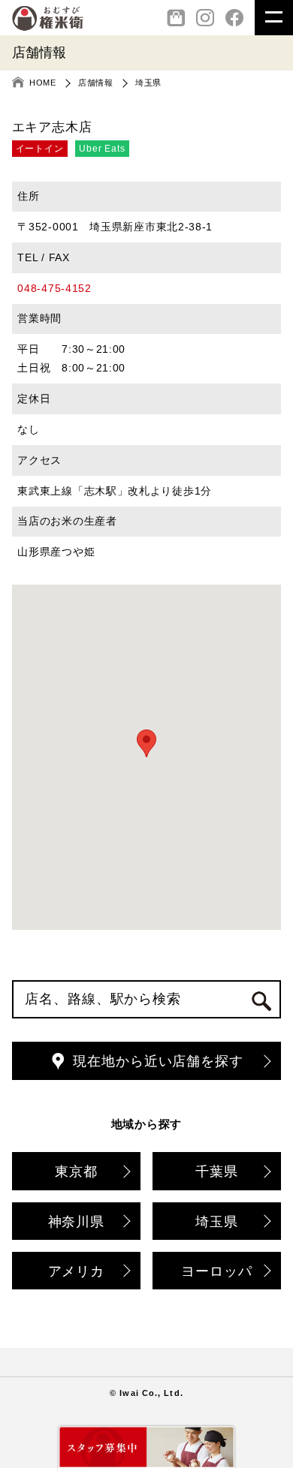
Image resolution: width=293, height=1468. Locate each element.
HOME (42, 82)
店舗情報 (95, 82)
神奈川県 (76, 1221)
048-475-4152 (54, 288)
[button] (146, 743)
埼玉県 (148, 82)
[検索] (261, 1001)
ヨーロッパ (216, 1271)
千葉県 (216, 1171)
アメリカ (76, 1271)
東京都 (76, 1171)
